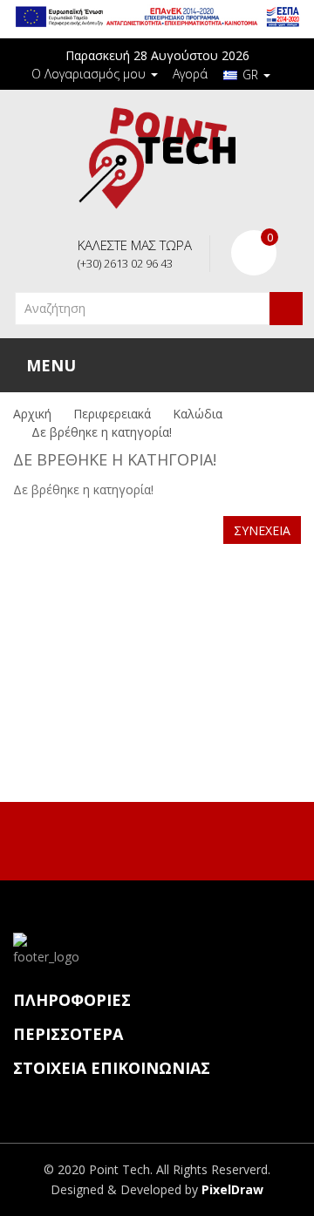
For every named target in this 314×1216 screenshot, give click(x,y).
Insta (173, 838)
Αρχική (32, 413)
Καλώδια (197, 413)
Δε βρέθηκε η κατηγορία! (101, 432)
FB (137, 838)
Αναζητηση (286, 308)
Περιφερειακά (112, 413)
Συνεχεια (262, 530)
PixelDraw (232, 1189)
